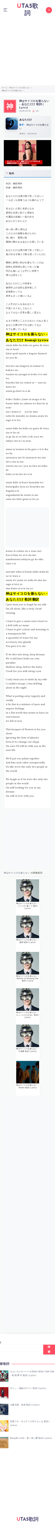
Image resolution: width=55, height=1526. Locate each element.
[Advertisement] (27, 49)
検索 (49, 1349)
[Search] (49, 10)
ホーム (5, 88)
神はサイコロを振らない (20, 88)
